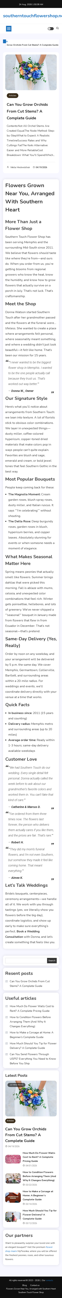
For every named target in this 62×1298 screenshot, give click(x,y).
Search (51, 960)
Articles (12, 95)
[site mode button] (51, 28)
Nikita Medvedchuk (20, 167)
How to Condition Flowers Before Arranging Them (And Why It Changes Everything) (30, 1021)
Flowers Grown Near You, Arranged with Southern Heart (31, 1288)
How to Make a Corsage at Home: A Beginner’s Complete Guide (31, 1035)
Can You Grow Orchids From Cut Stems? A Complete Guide (27, 111)
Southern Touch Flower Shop (31, 1292)
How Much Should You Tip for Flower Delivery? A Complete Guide (33, 1046)
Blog (24, 1285)
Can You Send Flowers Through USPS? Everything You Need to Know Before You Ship (33, 1058)
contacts (49, 1280)
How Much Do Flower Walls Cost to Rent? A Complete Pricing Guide (32, 1008)
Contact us (35, 1285)
